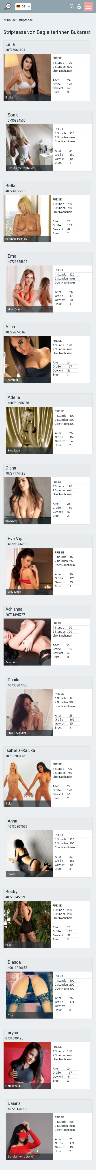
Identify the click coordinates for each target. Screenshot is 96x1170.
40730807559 (17, 827)
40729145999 (15, 897)
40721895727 (15, 615)
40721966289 (17, 544)
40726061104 (15, 50)
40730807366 (17, 685)
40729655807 (17, 262)
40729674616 (15, 332)
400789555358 (18, 403)
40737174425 (15, 474)
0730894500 (16, 120)
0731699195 (14, 1038)
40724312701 (15, 191)
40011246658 (17, 968)
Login (80, 5)
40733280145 (15, 756)
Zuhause (10, 20)
